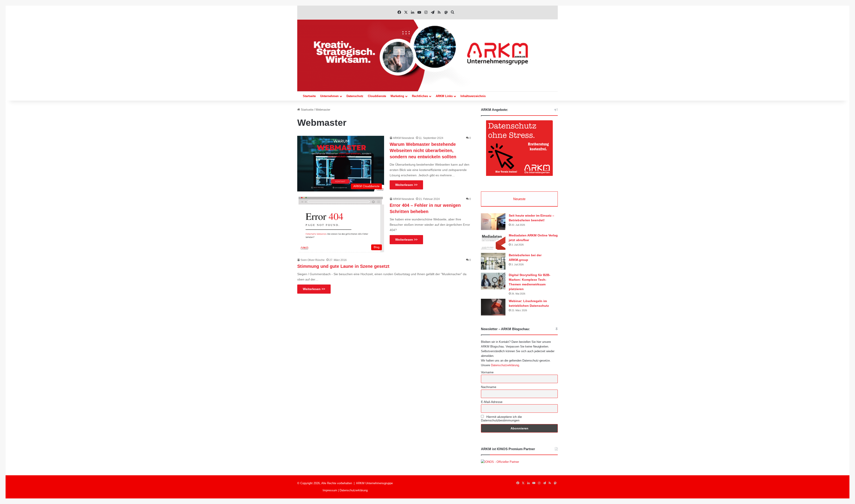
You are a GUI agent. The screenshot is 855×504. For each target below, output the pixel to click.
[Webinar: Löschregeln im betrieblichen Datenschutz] (493, 307)
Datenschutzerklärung (505, 365)
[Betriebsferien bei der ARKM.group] (493, 261)
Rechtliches (420, 96)
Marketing (397, 96)
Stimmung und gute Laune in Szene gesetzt (343, 266)
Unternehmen (329, 96)
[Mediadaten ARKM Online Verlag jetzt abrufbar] (493, 241)
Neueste (519, 199)
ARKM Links (444, 96)
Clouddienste (377, 96)
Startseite (309, 96)
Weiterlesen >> (406, 185)
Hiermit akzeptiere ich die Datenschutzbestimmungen (501, 418)
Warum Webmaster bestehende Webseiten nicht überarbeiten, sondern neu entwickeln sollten (423, 150)
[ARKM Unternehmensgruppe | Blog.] (427, 55)
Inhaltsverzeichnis (473, 96)
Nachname (488, 387)
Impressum (330, 490)
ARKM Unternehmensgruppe (374, 483)
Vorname (487, 372)
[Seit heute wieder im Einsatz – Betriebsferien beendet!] (493, 221)
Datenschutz (354, 96)
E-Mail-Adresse (492, 402)
